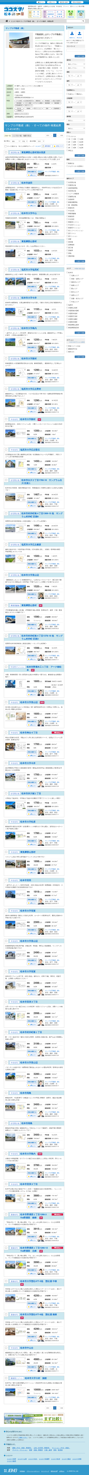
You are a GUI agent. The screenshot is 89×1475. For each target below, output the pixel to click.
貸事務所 (71, 245)
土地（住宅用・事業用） (42, 1448)
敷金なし (79, 94)
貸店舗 (70, 242)
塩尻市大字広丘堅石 (30, 449)
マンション (36, 16)
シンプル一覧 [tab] (17, 135)
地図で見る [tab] (27, 135)
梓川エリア (75, 292)
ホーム (42, 2)
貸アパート (72, 233)
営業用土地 (72, 185)
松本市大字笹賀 (29, 910)
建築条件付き (72, 349)
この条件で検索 (79, 56)
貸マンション (72, 236)
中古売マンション (74, 225)
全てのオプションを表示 (77, 342)
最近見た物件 (64, 2)
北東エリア (75, 275)
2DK (74, 142)
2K (69, 142)
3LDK (81, 145)
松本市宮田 (25, 880)
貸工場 (70, 247)
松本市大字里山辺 (31, 574)
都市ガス (71, 352)
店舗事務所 (50, 14)
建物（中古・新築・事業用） (22, 1448)
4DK (74, 147)
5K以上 (70, 150)
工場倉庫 (59, 14)
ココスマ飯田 (11, 1461)
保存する (72, 38)
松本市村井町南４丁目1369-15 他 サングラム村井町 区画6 (42, 515)
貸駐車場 (71, 256)
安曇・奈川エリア (77, 298)
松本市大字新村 (29, 358)
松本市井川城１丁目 (31, 793)
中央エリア (75, 302)
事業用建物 (72, 213)
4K (69, 147)
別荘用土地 (72, 191)
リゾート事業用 (73, 194)
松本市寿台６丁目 (29, 732)
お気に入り (52, 2)
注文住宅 (80, 17)
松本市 (70, 272)
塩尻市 (70, 305)
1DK (74, 139)
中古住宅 (71, 211)
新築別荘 (71, 216)
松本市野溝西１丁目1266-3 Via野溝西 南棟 (34, 1216)
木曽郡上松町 (72, 308)
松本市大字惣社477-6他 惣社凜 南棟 (39, 1314)
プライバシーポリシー (33, 1471)
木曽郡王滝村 (72, 316)
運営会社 (53, 1471)
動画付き (71, 163)
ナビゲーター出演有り (75, 166)
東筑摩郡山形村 (30, 241)
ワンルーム (72, 136)
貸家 (69, 239)
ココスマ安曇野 (44, 1459)
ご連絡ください (22, 1437)
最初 (47, 135)
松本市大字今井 (29, 297)
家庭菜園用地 (72, 202)
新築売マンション (74, 228)
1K (69, 139)
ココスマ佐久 (32, 1459)
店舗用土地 (72, 196)
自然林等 (71, 199)
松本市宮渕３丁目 (29, 1001)
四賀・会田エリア (77, 279)
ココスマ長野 (11, 1459)
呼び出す (79, 38)
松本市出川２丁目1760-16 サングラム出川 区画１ (41, 481)
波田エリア (75, 295)
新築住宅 (71, 208)
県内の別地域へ (77, 2)
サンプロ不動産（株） (15, 28)
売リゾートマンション (75, 230)
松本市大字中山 (29, 213)
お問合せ (61, 1471)
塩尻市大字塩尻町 (30, 269)
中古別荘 (71, 219)
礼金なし (71, 94)
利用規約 (22, 1471)
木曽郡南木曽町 (73, 310)
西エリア (74, 288)
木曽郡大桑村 (72, 319)
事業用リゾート (73, 222)
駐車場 (60, 1450)
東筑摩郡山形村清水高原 (34, 152)
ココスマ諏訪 (66, 1459)
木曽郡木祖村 (72, 313)
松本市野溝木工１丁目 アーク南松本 (44, 668)
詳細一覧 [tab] (8, 135)
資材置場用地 (72, 188)
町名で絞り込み (80, 268)
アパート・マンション (20, 1450)
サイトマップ (45, 1471)
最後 (61, 135)
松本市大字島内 (29, 328)
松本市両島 (25, 1092)
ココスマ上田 (22, 1459)
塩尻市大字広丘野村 (31, 388)
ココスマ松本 (55, 1459)
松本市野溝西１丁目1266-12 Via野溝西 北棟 (35, 1249)
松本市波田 (26, 182)
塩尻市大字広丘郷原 (31, 544)
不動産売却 (70, 17)
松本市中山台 (26, 1347)
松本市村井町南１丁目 (31, 1032)
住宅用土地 (72, 182)
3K (69, 145)
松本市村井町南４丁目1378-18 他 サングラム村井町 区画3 (42, 637)
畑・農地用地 (72, 205)
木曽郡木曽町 (72, 322)
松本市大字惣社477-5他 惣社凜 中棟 (39, 1281)
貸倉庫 (70, 250)
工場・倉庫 (48, 1450)
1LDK (81, 139)
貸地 (69, 253)
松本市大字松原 (27, 821)
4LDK (81, 147)
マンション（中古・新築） (61, 1448)
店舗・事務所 (38, 1450)
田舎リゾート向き (74, 346)
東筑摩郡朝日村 (73, 327)
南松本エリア (75, 282)
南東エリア (75, 285)
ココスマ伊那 (76, 1459)
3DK (74, 145)
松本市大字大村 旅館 (36, 1378)
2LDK (81, 142)
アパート (50, 12)
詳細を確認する (32, 171)
